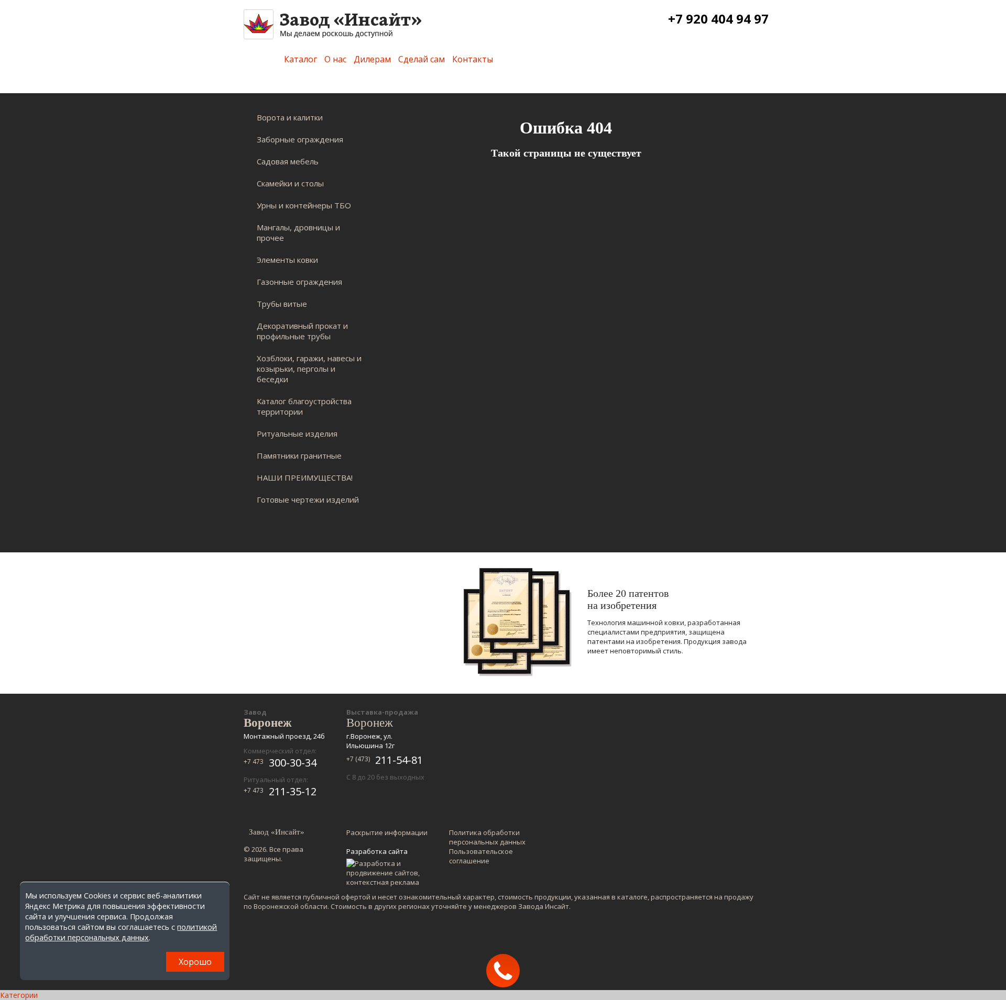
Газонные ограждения (299, 281)
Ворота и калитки (290, 117)
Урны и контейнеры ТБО (304, 205)
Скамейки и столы (290, 183)
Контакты (472, 59)
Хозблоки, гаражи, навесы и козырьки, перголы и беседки (309, 368)
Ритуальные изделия (297, 433)
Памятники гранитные (299, 455)
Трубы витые (282, 303)
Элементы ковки (287, 259)
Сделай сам (421, 59)
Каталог (300, 59)
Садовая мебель (288, 161)
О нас (335, 59)
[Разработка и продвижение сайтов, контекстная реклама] (388, 873)
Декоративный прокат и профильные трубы (302, 330)
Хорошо (195, 962)
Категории (19, 995)
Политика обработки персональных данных (487, 837)
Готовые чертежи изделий (308, 499)
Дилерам (372, 59)
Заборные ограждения (300, 139)
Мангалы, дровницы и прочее (298, 232)
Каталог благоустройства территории (304, 406)
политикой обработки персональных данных (121, 932)
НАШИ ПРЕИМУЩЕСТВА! (305, 477)
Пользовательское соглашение (481, 856)
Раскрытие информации (387, 832)
